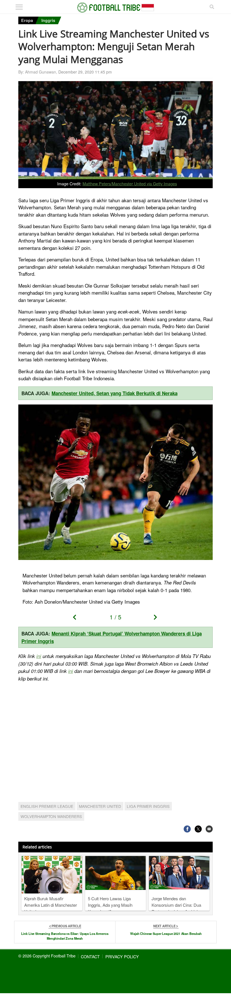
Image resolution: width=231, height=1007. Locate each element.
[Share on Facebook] (187, 829)
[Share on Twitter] (198, 829)
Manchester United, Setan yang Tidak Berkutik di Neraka (114, 393)
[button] (76, 619)
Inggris (48, 20)
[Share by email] (209, 829)
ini (38, 656)
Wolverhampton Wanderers (51, 816)
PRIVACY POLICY (122, 956)
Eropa (27, 20)
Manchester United (100, 806)
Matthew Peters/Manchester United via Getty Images (130, 183)
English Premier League (47, 806)
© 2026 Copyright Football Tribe (46, 956)
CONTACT (90, 956)
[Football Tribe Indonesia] (115, 7)
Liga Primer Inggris (148, 806)
